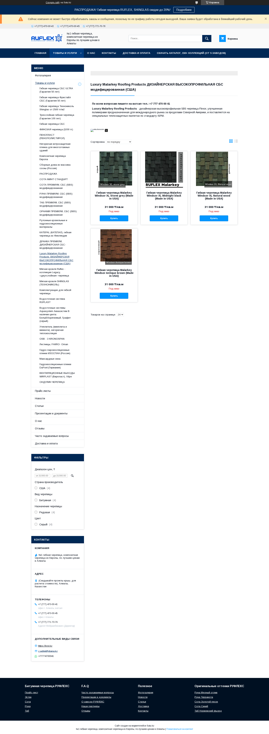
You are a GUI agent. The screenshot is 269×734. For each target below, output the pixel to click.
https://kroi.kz (45, 645)
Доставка (143, 706)
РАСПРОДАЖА (48, 173)
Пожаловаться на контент (179, 729)
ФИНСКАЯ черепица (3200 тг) (56, 129)
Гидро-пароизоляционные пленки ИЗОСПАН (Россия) (55, 352)
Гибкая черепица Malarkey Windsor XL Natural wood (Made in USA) (214, 195)
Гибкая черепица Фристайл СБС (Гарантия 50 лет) (55, 99)
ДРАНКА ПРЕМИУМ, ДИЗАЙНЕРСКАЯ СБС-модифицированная (53, 244)
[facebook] (97, 128)
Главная (40, 53)
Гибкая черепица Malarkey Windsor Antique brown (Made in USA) (114, 273)
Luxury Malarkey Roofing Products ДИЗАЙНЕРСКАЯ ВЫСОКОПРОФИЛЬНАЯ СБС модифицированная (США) (56, 258)
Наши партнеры (90, 706)
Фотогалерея (43, 75)
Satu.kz (150, 725)
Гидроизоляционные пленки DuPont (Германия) (55, 366)
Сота (28, 701)
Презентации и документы (51, 413)
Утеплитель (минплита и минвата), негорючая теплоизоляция (53, 330)
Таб (27, 710)
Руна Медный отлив (206, 692)
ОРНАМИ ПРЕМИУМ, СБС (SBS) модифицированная (58, 213)
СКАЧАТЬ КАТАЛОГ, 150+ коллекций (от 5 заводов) (191, 53)
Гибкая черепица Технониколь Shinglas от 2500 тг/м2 (57, 108)
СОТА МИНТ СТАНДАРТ (54, 179)
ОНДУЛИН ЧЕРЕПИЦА (52, 382)
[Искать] (206, 38)
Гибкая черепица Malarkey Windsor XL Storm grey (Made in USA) (114, 195)
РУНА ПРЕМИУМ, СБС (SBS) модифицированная (56, 195)
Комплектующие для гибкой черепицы (55, 292)
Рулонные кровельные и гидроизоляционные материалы (53, 223)
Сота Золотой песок (206, 701)
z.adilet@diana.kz (48, 651)
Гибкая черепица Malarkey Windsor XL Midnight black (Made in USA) (164, 195)
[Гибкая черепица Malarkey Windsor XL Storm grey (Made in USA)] (114, 169)
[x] (106, 131)
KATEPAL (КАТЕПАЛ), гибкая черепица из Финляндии (55, 234)
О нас (91, 53)
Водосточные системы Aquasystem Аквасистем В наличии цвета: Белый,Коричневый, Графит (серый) (55, 314)
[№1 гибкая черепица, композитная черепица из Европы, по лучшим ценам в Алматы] (46, 41)
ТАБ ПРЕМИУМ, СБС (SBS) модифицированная (55, 204)
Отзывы (39, 428)
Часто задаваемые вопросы (52, 436)
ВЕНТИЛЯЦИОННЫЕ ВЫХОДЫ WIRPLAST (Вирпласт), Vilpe (57, 375)
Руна (28, 706)
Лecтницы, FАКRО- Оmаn (54, 344)
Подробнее (184, 9)
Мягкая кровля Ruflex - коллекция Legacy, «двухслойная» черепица (54, 272)
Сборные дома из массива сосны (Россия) (55, 166)
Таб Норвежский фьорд (208, 710)
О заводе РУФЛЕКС (92, 701)
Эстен (28, 697)
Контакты (109, 53)
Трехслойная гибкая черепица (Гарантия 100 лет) (57, 117)
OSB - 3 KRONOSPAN (52, 338)
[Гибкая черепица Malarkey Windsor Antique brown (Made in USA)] (114, 247)
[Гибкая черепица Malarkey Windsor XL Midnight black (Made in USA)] (164, 169)
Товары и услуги (65, 53)
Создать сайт (53, 2)
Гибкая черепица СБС (52, 124)
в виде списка (236, 142)
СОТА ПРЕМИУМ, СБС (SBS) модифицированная (56, 186)
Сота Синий (201, 706)
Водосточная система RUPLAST (52, 300)
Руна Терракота (204, 697)
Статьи (39, 405)
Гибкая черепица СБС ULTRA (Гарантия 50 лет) (56, 90)
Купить (114, 218)
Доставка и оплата (136, 53)
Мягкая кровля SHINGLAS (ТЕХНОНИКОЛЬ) (54, 283)
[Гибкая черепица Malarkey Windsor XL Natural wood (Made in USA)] (214, 169)
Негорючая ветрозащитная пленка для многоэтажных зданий (55, 147)
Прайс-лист (31, 692)
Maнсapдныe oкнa (50, 358)
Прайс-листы (43, 390)
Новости (40, 398)
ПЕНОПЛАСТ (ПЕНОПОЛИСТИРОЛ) (52, 137)
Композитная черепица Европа (53, 158)
